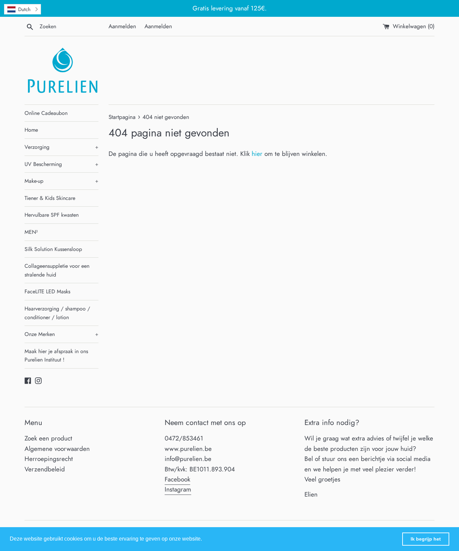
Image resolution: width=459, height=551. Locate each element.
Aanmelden (122, 26)
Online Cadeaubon (46, 113)
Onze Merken (61, 334)
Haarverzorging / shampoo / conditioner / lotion (57, 313)
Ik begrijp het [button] (426, 539)
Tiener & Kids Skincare (50, 198)
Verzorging (61, 147)
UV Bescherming (61, 164)
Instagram (178, 489)
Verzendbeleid (45, 469)
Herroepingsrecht (49, 458)
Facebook (177, 479)
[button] (204, 540)
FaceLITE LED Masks (47, 291)
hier (257, 153)
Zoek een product (48, 438)
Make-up (61, 181)
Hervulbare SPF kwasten (52, 215)
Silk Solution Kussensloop (53, 249)
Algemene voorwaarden (57, 448)
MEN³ (31, 232)
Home (31, 130)
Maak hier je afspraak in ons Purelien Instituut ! (56, 355)
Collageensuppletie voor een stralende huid (57, 270)
